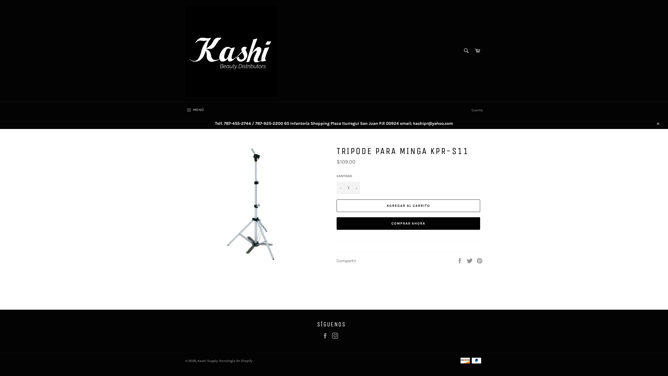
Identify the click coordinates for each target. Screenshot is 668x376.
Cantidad (344, 176)
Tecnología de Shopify (235, 361)
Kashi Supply (208, 361)
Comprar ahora (408, 223)
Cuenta (477, 110)
